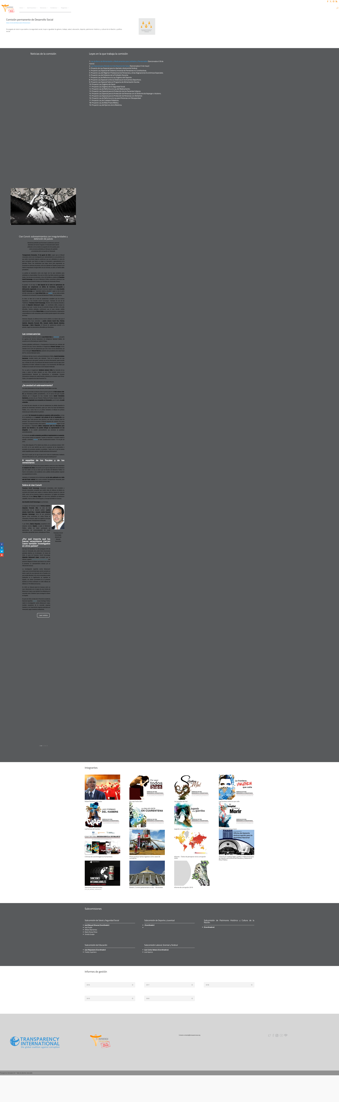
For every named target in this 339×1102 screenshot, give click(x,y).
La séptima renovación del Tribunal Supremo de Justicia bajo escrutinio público (43, 321)
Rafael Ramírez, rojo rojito (93, 801)
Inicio (21, 8)
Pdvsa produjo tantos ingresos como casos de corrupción (144, 857)
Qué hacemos (31, 8)
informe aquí (35, 525)
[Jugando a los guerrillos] (192, 814)
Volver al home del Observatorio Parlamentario (18, 23)
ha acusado (35, 437)
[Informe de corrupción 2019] (192, 873)
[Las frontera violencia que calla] (236, 787)
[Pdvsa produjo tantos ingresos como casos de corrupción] (147, 842)
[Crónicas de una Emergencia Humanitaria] (102, 842)
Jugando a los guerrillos (182, 829)
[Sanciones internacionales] (102, 873)
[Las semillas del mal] (192, 787)
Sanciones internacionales (93, 887)
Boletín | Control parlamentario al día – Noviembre (146, 887)
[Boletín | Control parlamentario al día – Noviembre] (147, 873)
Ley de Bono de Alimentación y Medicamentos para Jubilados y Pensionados (119, 61)
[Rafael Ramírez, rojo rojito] (102, 787)
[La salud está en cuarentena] (147, 814)
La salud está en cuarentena (138, 829)
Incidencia (53, 8)
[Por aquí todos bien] (147, 787)
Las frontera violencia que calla (229, 801)
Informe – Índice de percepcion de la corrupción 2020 (190, 857)
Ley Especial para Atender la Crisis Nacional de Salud (110, 66)
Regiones (64, 8)
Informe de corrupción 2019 (183, 887)
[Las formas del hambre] (102, 814)
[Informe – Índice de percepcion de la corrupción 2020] (192, 842)
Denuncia (43, 8)
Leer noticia (43, 531)
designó (29, 372)
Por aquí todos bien (135, 801)
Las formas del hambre (92, 829)
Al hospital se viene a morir (228, 829)
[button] (30, 501)
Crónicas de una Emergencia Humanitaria (98, 856)
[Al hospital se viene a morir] (236, 814)
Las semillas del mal (180, 801)
